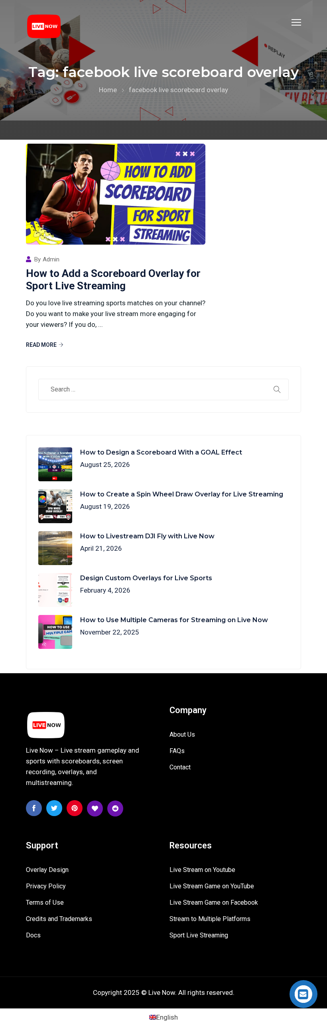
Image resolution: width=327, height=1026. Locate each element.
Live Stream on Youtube (202, 870)
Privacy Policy (46, 886)
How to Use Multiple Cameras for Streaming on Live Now (174, 620)
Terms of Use (45, 902)
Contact (180, 767)
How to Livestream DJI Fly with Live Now (147, 536)
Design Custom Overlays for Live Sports (146, 578)
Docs (33, 935)
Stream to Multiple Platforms (209, 919)
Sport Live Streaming (198, 935)
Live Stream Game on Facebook (213, 902)
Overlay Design (47, 870)
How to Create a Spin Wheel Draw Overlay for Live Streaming (181, 494)
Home (108, 90)
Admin (51, 260)
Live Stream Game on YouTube (211, 886)
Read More (41, 345)
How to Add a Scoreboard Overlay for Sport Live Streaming (113, 279)
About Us (182, 734)
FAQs (177, 751)
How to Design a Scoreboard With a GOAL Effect (161, 452)
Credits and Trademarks (59, 919)
